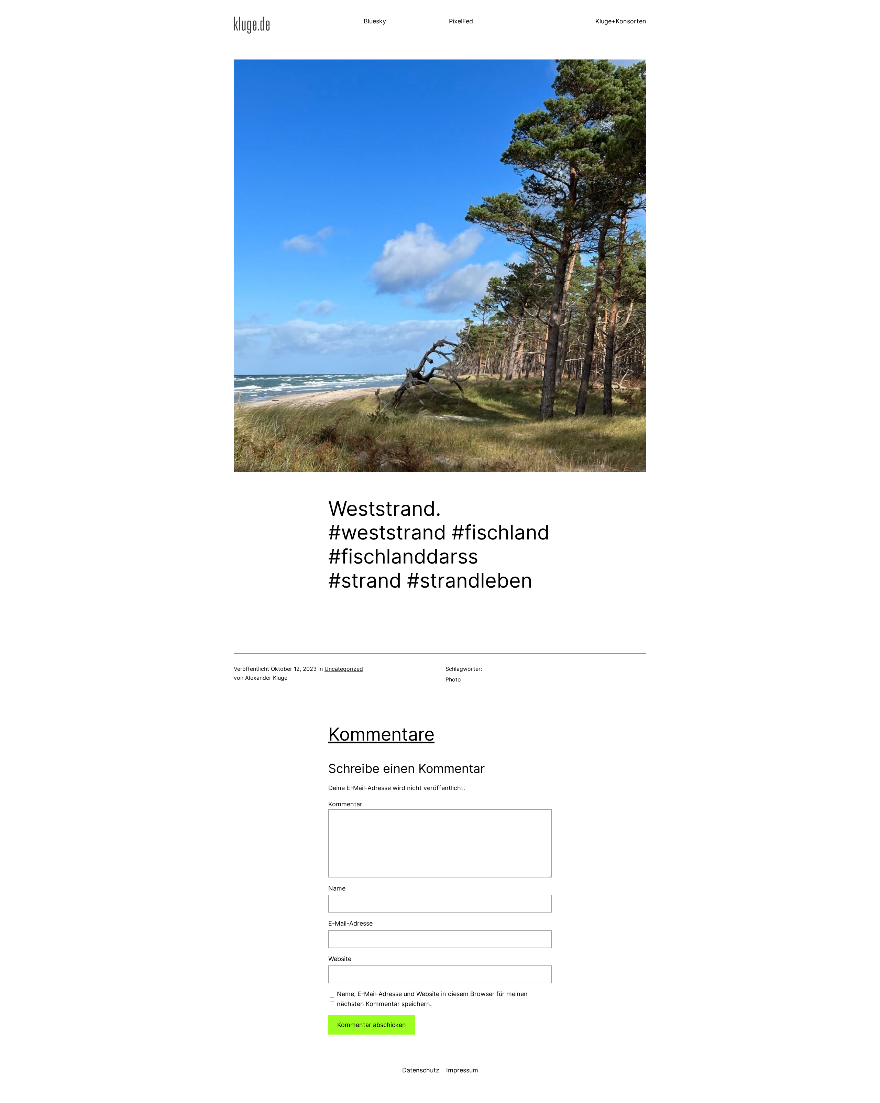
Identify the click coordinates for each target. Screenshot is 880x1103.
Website (339, 958)
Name (336, 888)
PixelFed (461, 21)
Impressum (462, 1070)
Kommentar (345, 804)
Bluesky (375, 21)
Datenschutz (420, 1070)
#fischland (501, 532)
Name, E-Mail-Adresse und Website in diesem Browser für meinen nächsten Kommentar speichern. (432, 998)
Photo (453, 679)
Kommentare (381, 734)
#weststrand (387, 532)
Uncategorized (343, 668)
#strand (365, 580)
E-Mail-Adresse (350, 923)
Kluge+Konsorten (620, 21)
